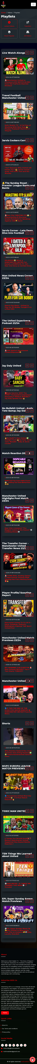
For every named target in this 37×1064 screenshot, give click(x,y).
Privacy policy (6, 1032)
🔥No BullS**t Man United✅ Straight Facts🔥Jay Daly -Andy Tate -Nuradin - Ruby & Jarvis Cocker (18, 440)
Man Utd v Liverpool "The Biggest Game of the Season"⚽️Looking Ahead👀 (18, 530)
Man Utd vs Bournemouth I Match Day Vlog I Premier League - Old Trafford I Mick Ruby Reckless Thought (21, 128)
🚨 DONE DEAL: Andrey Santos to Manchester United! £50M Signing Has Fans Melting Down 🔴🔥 (18, 578)
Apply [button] (5, 1012)
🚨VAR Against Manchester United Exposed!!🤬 (16, 351)
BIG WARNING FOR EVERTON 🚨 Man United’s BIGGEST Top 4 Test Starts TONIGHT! (18, 669)
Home (3, 13)
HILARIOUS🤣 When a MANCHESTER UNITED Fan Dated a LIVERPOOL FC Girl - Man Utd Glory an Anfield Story (18, 263)
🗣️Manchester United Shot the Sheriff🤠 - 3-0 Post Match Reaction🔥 (18, 797)
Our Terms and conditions (10, 1028)
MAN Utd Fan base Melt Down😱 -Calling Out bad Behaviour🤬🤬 (17, 482)
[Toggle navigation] (33, 4)
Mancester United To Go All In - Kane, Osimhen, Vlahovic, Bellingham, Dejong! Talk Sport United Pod (18, 625)
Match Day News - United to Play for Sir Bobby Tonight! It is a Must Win (18, 307)
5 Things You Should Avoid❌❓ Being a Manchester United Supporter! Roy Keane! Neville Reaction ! (18, 841)
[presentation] (27, 52)
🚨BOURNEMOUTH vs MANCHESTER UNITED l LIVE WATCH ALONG (18, 82)
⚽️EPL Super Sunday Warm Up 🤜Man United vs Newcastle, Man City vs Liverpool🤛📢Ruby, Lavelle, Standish (18, 931)
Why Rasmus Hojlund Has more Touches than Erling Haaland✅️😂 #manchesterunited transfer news (18, 753)
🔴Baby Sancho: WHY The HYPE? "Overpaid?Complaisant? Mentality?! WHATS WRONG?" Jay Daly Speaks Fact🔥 (18, 395)
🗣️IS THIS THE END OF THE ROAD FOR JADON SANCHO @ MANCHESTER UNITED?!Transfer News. (18, 711)
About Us (5, 1025)
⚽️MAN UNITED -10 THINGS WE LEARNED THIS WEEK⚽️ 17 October (18, 885)
